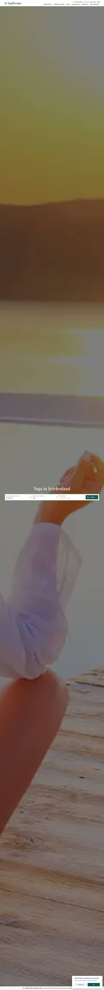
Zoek (92, 497)
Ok (93, 984)
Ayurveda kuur (48, 4)
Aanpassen (81, 984)
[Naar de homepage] (13, 3)
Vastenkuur (85, 4)
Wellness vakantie (59, 4)
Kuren (68, 4)
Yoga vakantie (76, 4)
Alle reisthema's (94, 4)
